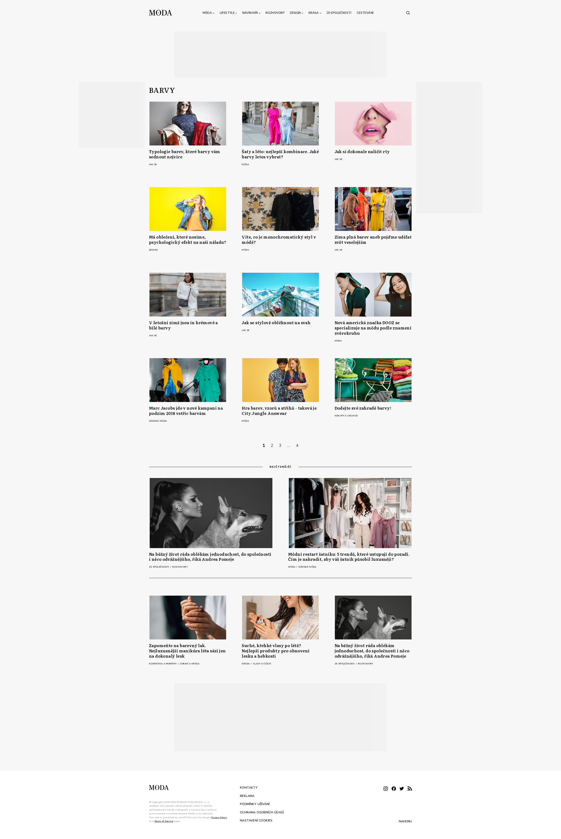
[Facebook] (394, 789)
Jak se (153, 164)
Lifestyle (227, 13)
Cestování (365, 13)
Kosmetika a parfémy (163, 663)
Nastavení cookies (256, 820)
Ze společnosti (339, 13)
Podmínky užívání (255, 804)
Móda (207, 13)
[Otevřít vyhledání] (408, 13)
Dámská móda (158, 421)
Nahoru (405, 821)
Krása (314, 13)
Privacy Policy (219, 817)
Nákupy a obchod (346, 415)
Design (295, 13)
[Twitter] (401, 789)
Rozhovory (275, 13)
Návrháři (250, 13)
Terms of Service (163, 821)
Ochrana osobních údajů (262, 812)
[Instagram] (385, 789)
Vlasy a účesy (262, 663)
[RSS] (410, 789)
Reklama (247, 796)
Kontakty (248, 788)
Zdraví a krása (189, 663)
